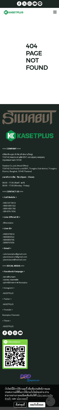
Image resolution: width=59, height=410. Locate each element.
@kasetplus (8, 222)
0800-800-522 (9, 205)
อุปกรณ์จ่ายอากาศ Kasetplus (15, 282)
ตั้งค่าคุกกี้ (20, 404)
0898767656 (8, 242)
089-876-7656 (9, 211)
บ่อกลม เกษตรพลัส (10, 279)
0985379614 (8, 234)
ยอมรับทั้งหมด (36, 404)
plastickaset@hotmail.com (14, 259)
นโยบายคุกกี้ (22, 398)
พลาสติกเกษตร (9, 276)
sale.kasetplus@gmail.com (15, 254)
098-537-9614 (9, 203)
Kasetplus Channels (11, 315)
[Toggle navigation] (54, 12)
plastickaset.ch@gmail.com (15, 256)
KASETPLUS (8, 293)
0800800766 (8, 239)
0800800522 (8, 237)
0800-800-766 (9, 208)
